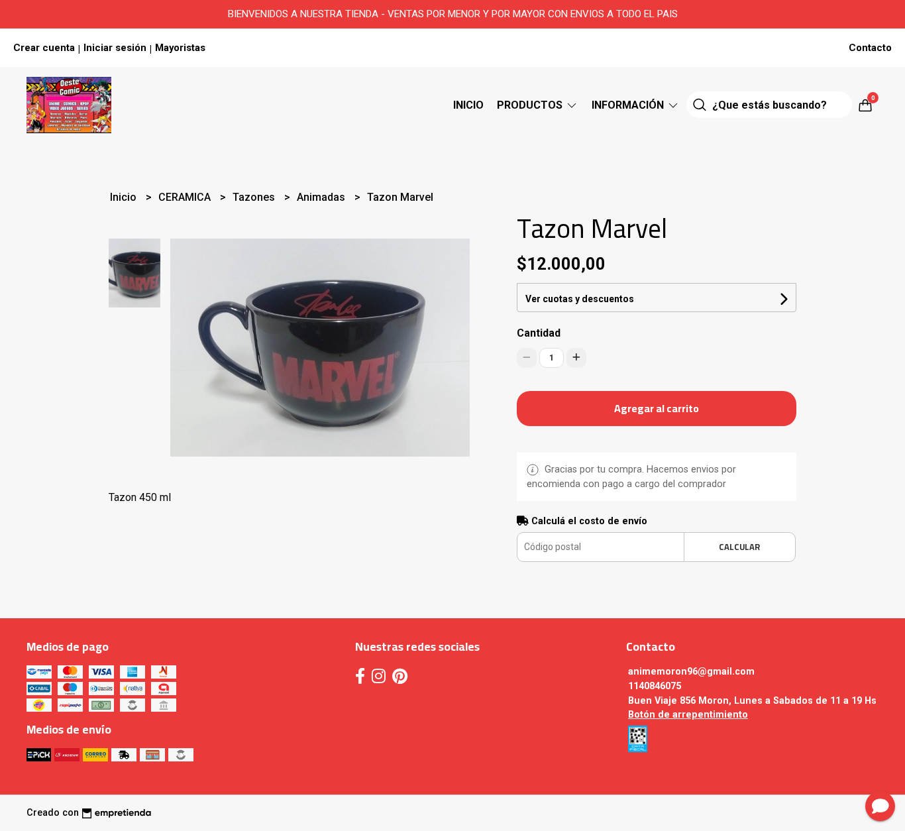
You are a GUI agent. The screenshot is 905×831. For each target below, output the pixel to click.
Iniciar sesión (114, 48)
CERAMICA (185, 197)
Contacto (870, 48)
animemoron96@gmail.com (691, 671)
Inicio (468, 105)
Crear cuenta (44, 48)
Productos (531, 105)
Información (629, 105)
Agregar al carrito (656, 408)
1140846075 (654, 686)
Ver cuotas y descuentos (579, 299)
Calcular (739, 547)
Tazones (255, 197)
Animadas (322, 197)
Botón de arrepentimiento (688, 714)
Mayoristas (180, 48)
